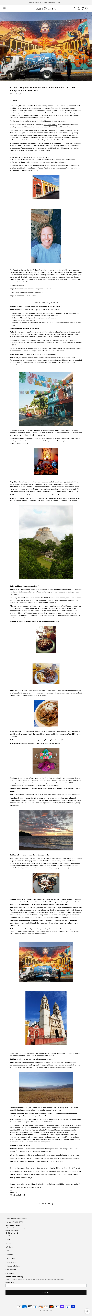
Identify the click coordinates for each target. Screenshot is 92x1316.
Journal (8, 1247)
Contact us (9, 1277)
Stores (8, 1243)
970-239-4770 (17, 1225)
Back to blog (47, 1207)
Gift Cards (9, 1250)
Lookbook (9, 1258)
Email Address (9, 1286)
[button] (4, 8)
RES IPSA (48, 1314)
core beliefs (22, 153)
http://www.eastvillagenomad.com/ (23, 294)
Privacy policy (10, 1262)
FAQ (7, 1254)
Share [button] (15, 99)
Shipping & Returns (12, 1269)
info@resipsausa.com (19, 1222)
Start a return (10, 1273)
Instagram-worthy (50, 123)
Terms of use (10, 1266)
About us (8, 1239)
